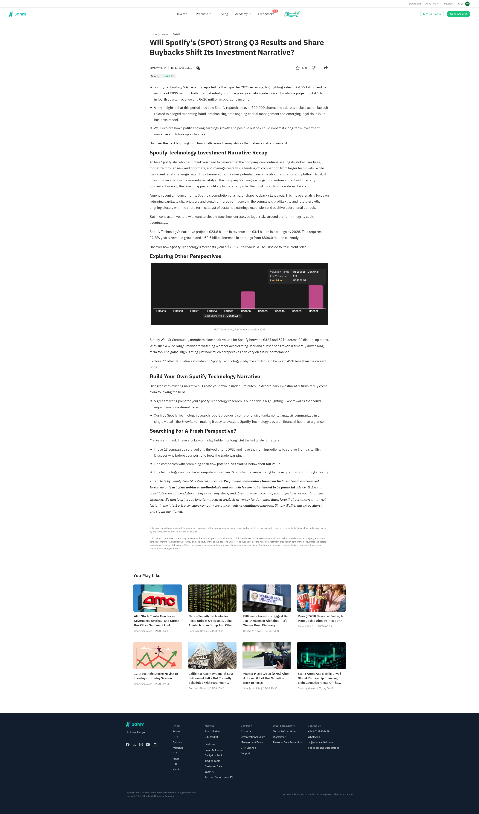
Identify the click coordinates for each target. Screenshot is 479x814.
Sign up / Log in (432, 14)
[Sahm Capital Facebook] (127, 744)
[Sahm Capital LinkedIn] (154, 744)
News (164, 34)
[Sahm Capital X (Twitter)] (134, 744)
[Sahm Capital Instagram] (141, 744)
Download (415, 4)
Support (448, 4)
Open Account (458, 14)
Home (153, 34)
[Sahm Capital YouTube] (148, 744)
